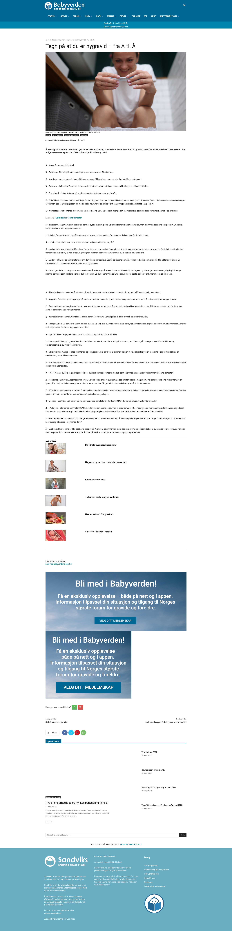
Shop (153, 16)
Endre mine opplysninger (155, 886)
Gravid (64, 16)
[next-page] (51, 822)
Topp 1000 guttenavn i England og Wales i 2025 (162, 805)
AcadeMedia (69, 885)
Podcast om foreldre (53, 797)
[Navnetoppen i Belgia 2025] (129, 775)
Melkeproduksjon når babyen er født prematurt (166, 722)
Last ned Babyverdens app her (59, 564)
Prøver (51, 16)
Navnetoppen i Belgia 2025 (153, 770)
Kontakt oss (149, 878)
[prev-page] (47, 822)
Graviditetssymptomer (71, 135)
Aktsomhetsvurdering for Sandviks (59, 919)
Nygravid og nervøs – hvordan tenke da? (106, 462)
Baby (87, 16)
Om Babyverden (151, 865)
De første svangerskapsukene (101, 445)
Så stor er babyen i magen (98, 531)
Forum (123, 16)
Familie (110, 16)
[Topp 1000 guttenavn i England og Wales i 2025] (129, 810)
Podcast (136, 16)
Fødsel (76, 16)
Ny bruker (148, 882)
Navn (98, 16)
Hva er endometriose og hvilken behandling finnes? (77, 802)
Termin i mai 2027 (149, 752)
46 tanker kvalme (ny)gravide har (102, 497)
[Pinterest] (77, 732)
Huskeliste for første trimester (68, 218)
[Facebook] (65, 732)
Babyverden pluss (168, 16)
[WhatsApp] (83, 732)
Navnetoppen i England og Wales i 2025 (159, 787)
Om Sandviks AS (151, 874)
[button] (184, 5)
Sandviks (48, 876)
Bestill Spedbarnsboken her (116, 27)
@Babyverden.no (130, 844)
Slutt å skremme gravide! (56, 722)
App (145, 16)
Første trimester (58, 40)
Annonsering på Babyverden (156, 869)
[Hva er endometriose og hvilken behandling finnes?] (79, 774)
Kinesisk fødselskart (95, 479)
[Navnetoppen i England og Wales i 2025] (129, 792)
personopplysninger (52, 913)
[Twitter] (71, 732)
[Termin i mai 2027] (129, 757)
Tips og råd (84, 135)
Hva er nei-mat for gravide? (99, 514)
